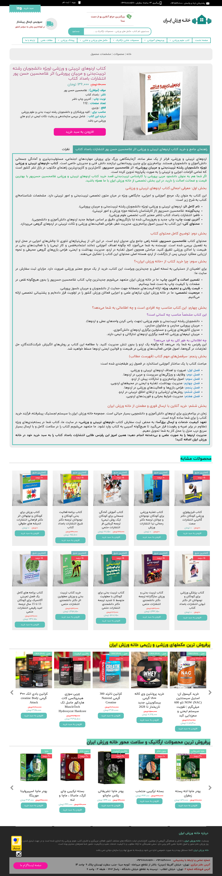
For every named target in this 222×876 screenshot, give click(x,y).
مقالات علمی (47, 40)
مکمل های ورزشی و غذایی (95, 40)
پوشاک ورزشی (67, 40)
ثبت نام (65, 2)
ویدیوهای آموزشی (155, 40)
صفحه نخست (201, 40)
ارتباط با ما (30, 40)
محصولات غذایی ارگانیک (127, 40)
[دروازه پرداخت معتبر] (16, 850)
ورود (73, 2)
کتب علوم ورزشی (180, 40)
